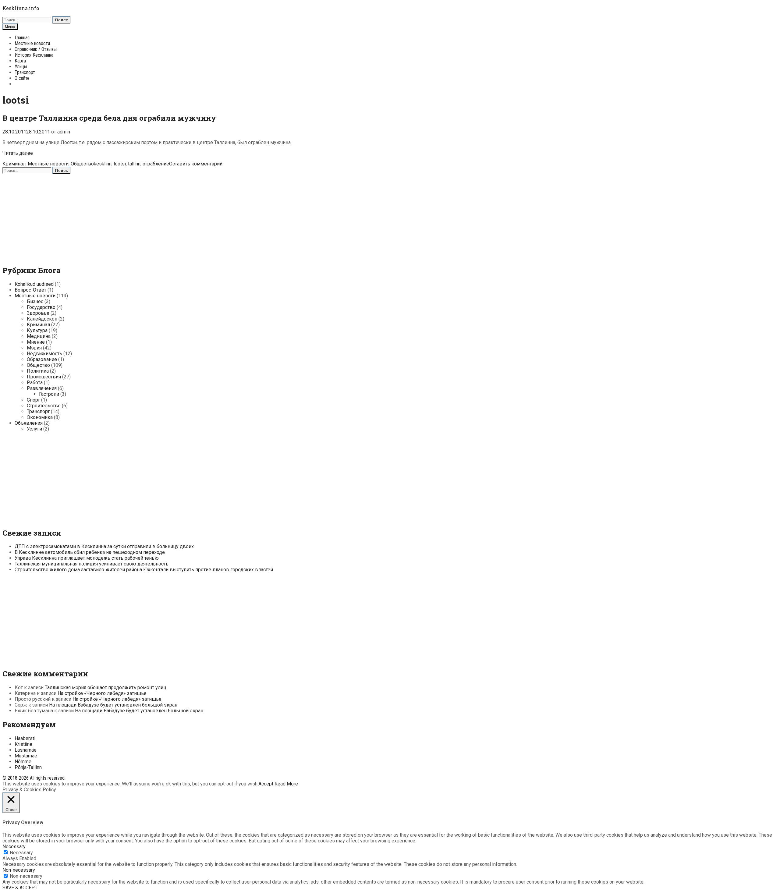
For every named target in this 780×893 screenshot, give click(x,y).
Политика (38, 371)
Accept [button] (265, 784)
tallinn (134, 164)
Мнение (36, 342)
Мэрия (34, 348)
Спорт (33, 400)
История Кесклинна (34, 55)
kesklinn (103, 164)
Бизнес (35, 301)
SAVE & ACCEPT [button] (19, 888)
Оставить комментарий (195, 164)
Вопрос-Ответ (30, 290)
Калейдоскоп (42, 319)
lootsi (120, 164)
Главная (22, 38)
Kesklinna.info (20, 8)
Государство (41, 307)
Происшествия (44, 377)
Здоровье (38, 313)
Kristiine (23, 744)
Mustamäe (26, 756)
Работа (35, 382)
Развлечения (42, 388)
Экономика (40, 417)
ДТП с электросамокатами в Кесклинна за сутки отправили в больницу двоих (104, 546)
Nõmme (23, 761)
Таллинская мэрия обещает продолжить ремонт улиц (105, 687)
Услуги (34, 429)
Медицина (39, 336)
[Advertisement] (185, 216)
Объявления (29, 423)
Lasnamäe (26, 750)
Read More (286, 784)
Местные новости (32, 43)
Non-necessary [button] (18, 870)
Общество (82, 164)
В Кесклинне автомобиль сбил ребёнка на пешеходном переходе (90, 552)
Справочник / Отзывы (36, 49)
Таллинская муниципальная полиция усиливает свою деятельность (91, 564)
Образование (42, 359)
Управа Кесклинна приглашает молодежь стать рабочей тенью (87, 558)
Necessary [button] (14, 846)
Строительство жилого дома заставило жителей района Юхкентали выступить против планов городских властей (144, 569)
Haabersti (25, 738)
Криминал (14, 164)
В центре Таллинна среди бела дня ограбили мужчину (109, 118)
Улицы (21, 66)
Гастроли (49, 394)
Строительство (44, 406)
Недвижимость (44, 353)
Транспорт (25, 72)
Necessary (21, 853)
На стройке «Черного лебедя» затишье (102, 693)
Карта (20, 61)
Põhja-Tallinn (28, 767)
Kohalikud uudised (34, 284)
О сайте (22, 78)
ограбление (156, 164)
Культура (37, 330)
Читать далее (17, 153)
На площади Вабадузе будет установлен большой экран (113, 705)
